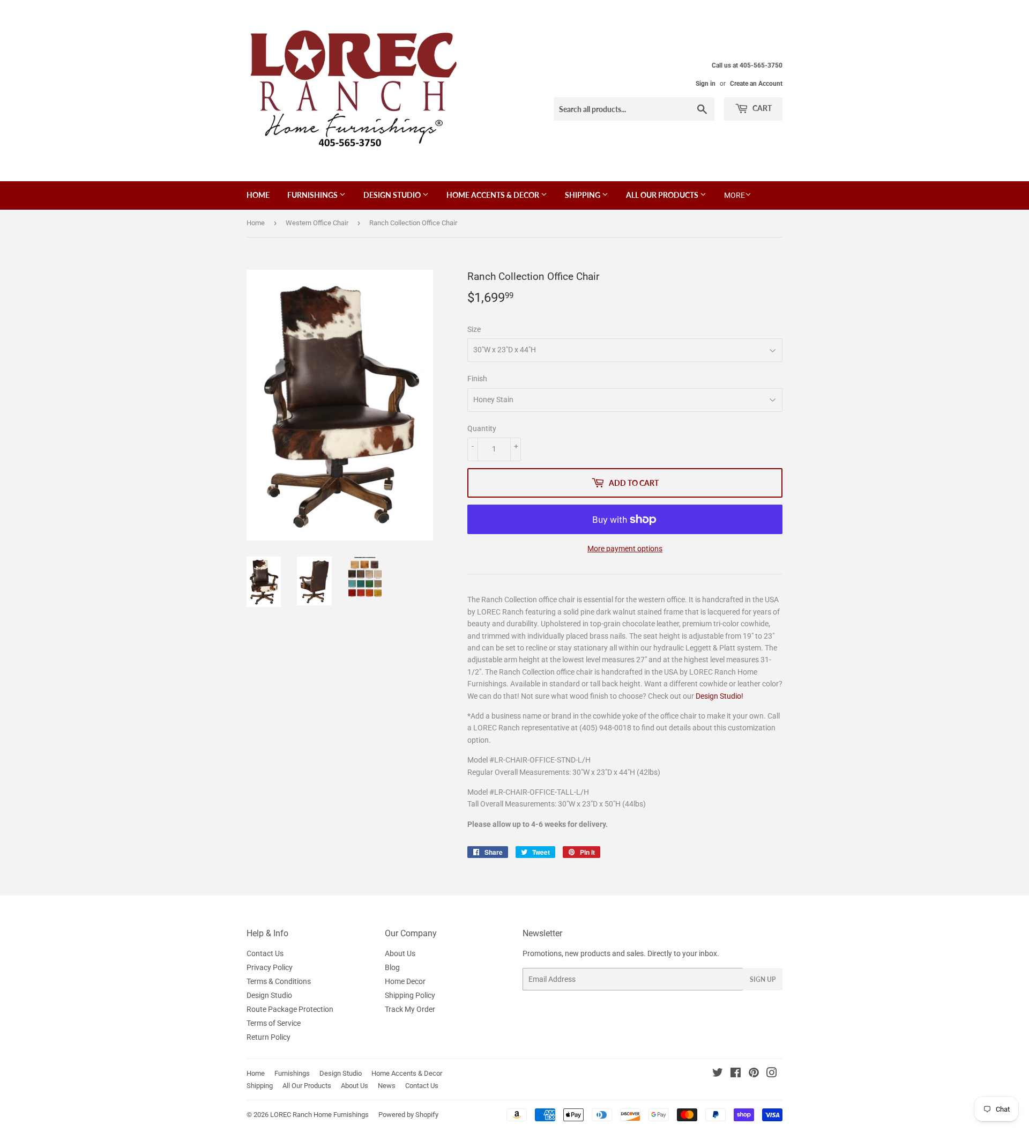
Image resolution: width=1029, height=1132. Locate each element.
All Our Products (663, 194)
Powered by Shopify (408, 1115)
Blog (392, 967)
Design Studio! (719, 696)
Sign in (705, 83)
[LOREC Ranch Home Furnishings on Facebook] (735, 1074)
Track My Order (410, 1009)
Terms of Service (274, 1023)
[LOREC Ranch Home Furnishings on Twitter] (717, 1074)
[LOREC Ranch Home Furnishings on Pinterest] (753, 1074)
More (734, 195)
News (387, 1086)
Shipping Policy (410, 995)
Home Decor (405, 981)
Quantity (481, 428)
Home (258, 194)
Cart (761, 108)
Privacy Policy (270, 967)
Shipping (583, 194)
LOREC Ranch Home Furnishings (319, 1115)
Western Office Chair (317, 223)
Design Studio (392, 194)
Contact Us (265, 953)
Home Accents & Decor (493, 194)
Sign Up (763, 979)
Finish (477, 378)
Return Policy (268, 1037)
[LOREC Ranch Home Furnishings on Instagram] (771, 1074)
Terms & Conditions (279, 981)
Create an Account (756, 83)
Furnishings (313, 194)
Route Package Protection (290, 1009)
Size (474, 329)
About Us (400, 953)
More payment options (624, 548)
